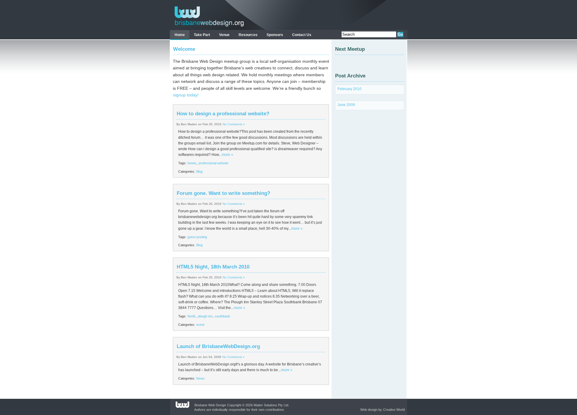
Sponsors (275, 35)
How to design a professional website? (223, 114)
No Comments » (234, 124)
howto (192, 163)
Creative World (394, 409)
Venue (224, 35)
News (200, 378)
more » (227, 155)
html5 (191, 316)
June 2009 (346, 105)
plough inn (205, 316)
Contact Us (301, 35)
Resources (248, 35)
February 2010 (349, 89)
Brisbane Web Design (210, 405)
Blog (199, 171)
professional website (213, 163)
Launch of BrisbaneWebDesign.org (218, 346)
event (200, 324)
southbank (222, 316)
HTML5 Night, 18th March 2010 (213, 267)
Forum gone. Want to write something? (223, 193)
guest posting (197, 237)
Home (180, 35)
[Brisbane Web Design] (207, 27)
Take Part (202, 35)
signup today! (186, 94)
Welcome (184, 49)
